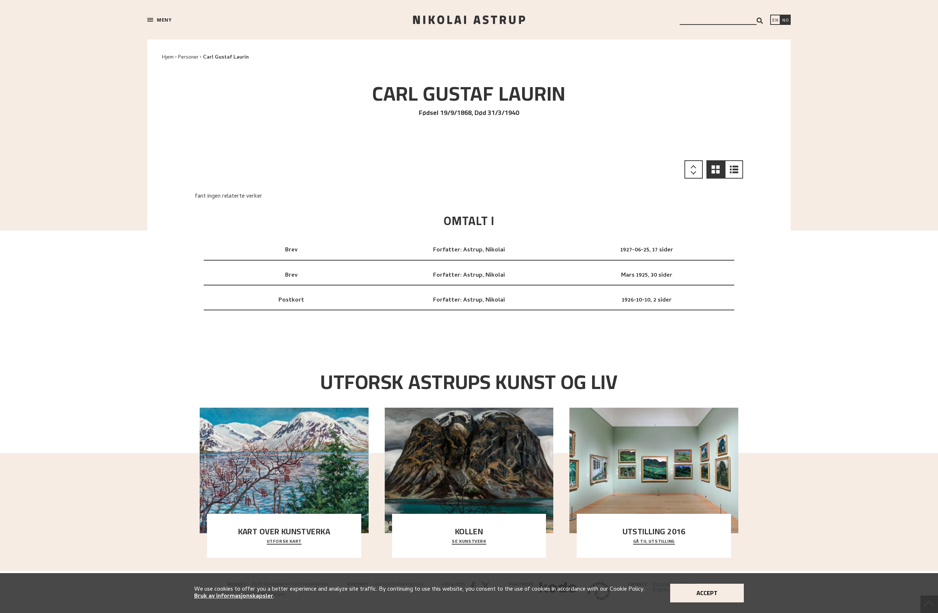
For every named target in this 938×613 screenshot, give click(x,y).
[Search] (760, 21)
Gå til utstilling (654, 542)
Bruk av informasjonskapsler (233, 596)
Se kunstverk (469, 542)
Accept (707, 592)
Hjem (168, 57)
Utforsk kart (284, 542)
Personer (188, 57)
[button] (715, 169)
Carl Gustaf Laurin (226, 57)
